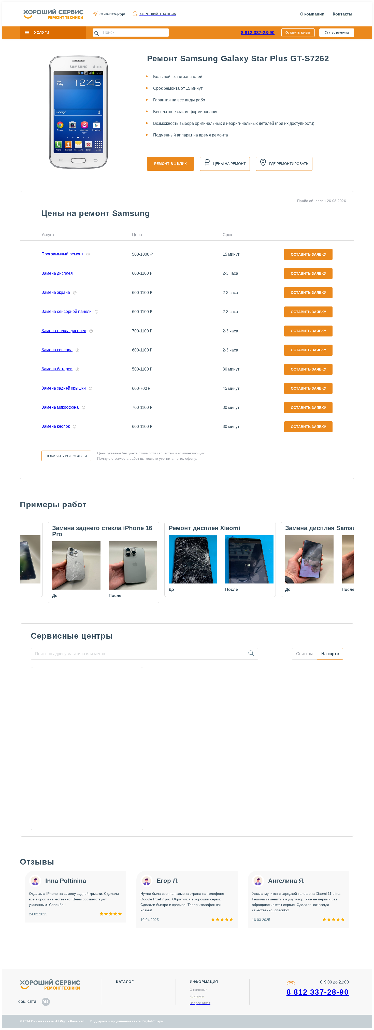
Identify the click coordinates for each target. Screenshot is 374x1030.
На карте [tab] (330, 654)
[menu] (27, 32)
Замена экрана (55, 292)
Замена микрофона (60, 407)
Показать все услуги (66, 456)
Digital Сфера (152, 1021)
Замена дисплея (57, 273)
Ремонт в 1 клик (170, 164)
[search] (251, 653)
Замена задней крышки (63, 388)
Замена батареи (57, 369)
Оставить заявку (298, 32)
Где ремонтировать (288, 164)
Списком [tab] (304, 654)
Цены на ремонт (229, 164)
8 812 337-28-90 (258, 32)
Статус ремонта (337, 32)
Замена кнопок (55, 426)
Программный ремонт (62, 254)
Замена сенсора (57, 350)
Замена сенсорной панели (66, 311)
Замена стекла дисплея (63, 331)
